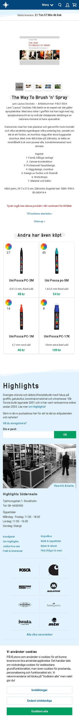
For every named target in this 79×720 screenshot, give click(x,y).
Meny (45, 4)
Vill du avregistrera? (15, 423)
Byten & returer (49, 545)
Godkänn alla (39, 711)
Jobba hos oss (11, 546)
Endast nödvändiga (39, 700)
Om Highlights (11, 541)
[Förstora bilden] (39, 51)
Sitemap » (39, 221)
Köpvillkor (46, 536)
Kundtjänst (9, 536)
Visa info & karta (64, 485)
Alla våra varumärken (40, 634)
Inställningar (39, 690)
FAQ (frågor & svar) (51, 550)
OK (65, 434)
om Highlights (37, 406)
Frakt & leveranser (13, 550)
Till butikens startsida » (40, 213)
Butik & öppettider (51, 541)
